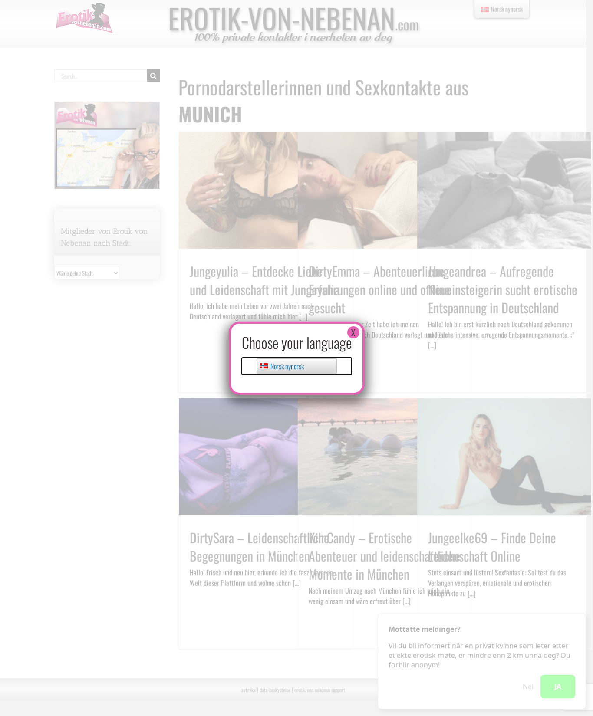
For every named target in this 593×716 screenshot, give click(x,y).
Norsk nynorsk (286, 366)
